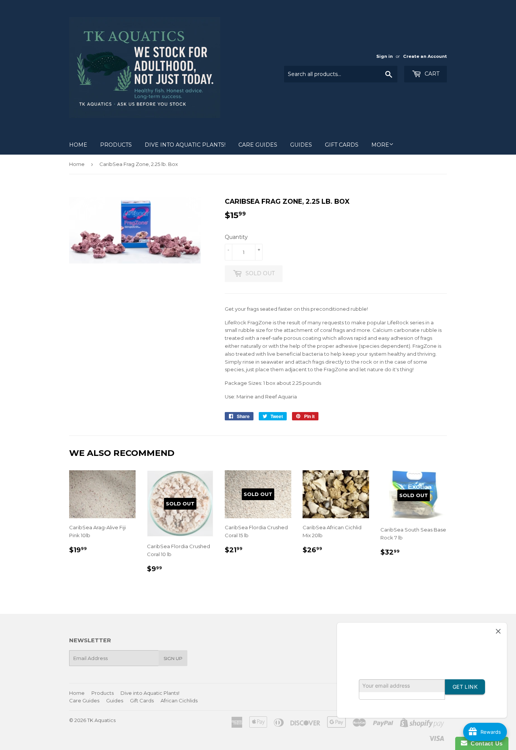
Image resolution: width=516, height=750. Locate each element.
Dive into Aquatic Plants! (185, 144)
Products (116, 144)
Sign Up (173, 658)
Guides (301, 144)
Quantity (236, 237)
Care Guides (257, 144)
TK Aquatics (101, 720)
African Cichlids (179, 700)
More (380, 144)
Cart (431, 73)
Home (78, 144)
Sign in (384, 56)
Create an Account (425, 56)
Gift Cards (341, 144)
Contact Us (485, 743)
